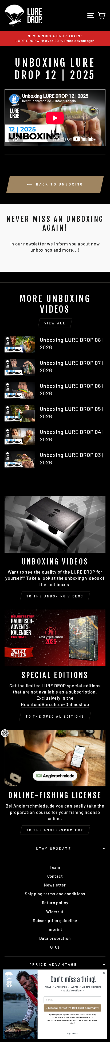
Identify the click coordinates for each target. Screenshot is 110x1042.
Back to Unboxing (58, 184)
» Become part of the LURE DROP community (72, 1008)
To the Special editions (55, 716)
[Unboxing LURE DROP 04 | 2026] (20, 436)
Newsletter (55, 884)
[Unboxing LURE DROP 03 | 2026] (20, 459)
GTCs (55, 947)
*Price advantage (53, 964)
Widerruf (55, 911)
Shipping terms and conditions (55, 893)
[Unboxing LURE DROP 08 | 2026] (20, 344)
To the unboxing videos (55, 596)
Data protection (54, 938)
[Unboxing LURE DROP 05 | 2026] (20, 413)
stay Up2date (54, 848)
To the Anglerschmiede (55, 830)
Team (55, 867)
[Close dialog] (103, 973)
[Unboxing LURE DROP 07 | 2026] (20, 367)
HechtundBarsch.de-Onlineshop (55, 704)
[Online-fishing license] (55, 758)
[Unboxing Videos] (55, 524)
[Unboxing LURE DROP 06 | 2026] (20, 390)
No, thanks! (72, 1033)
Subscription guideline (55, 920)
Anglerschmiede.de (34, 805)
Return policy (55, 902)
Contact (55, 876)
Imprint (55, 929)
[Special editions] (55, 637)
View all (55, 323)
